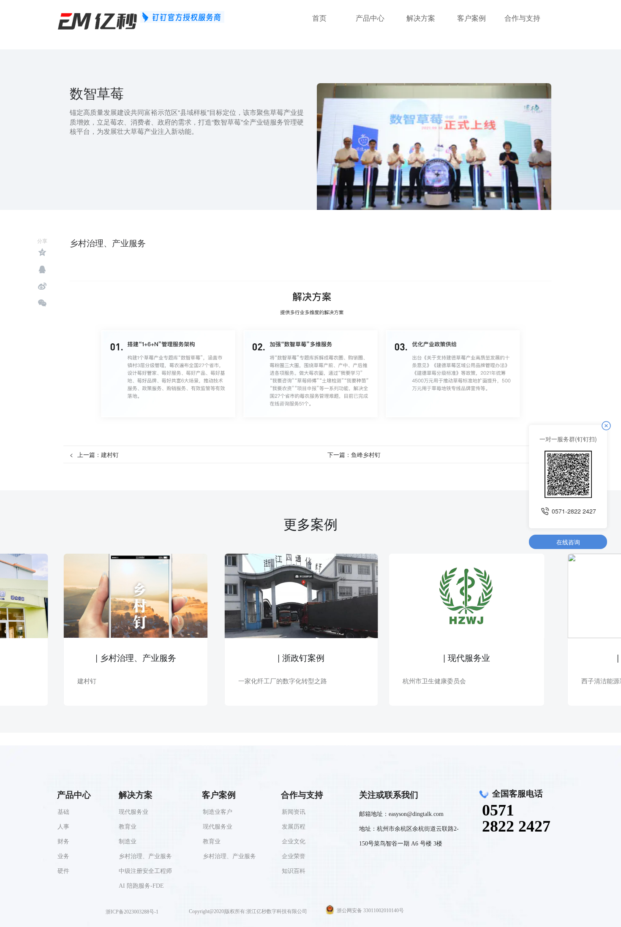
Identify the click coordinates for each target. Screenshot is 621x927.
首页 (319, 18)
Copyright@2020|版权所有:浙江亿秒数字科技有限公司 (248, 911)
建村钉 (110, 454)
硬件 (63, 871)
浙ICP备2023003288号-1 (132, 912)
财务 (63, 841)
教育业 (212, 841)
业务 (63, 856)
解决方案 (420, 18)
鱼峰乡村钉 (366, 454)
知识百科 (293, 871)
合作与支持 (522, 18)
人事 (63, 827)
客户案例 (471, 18)
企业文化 (293, 841)
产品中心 (370, 18)
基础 (63, 812)
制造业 (127, 841)
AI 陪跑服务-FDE (141, 886)
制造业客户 (217, 812)
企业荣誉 (293, 856)
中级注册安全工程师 (145, 871)
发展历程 (293, 827)
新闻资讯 (293, 812)
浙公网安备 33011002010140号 (370, 910)
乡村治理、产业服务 (229, 856)
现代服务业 (217, 827)
